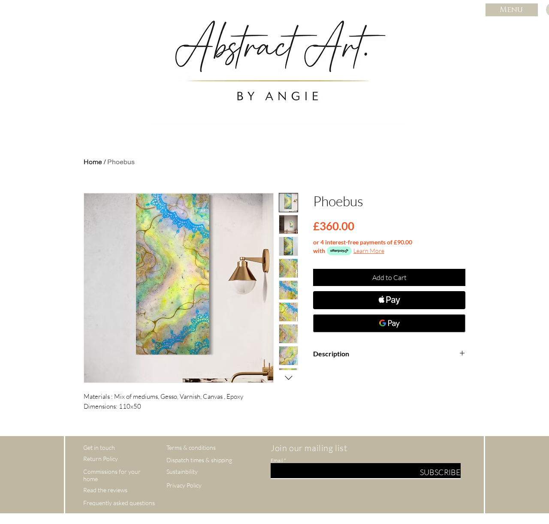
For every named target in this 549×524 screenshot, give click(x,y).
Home (93, 162)
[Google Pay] (389, 323)
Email (277, 460)
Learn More (368, 250)
